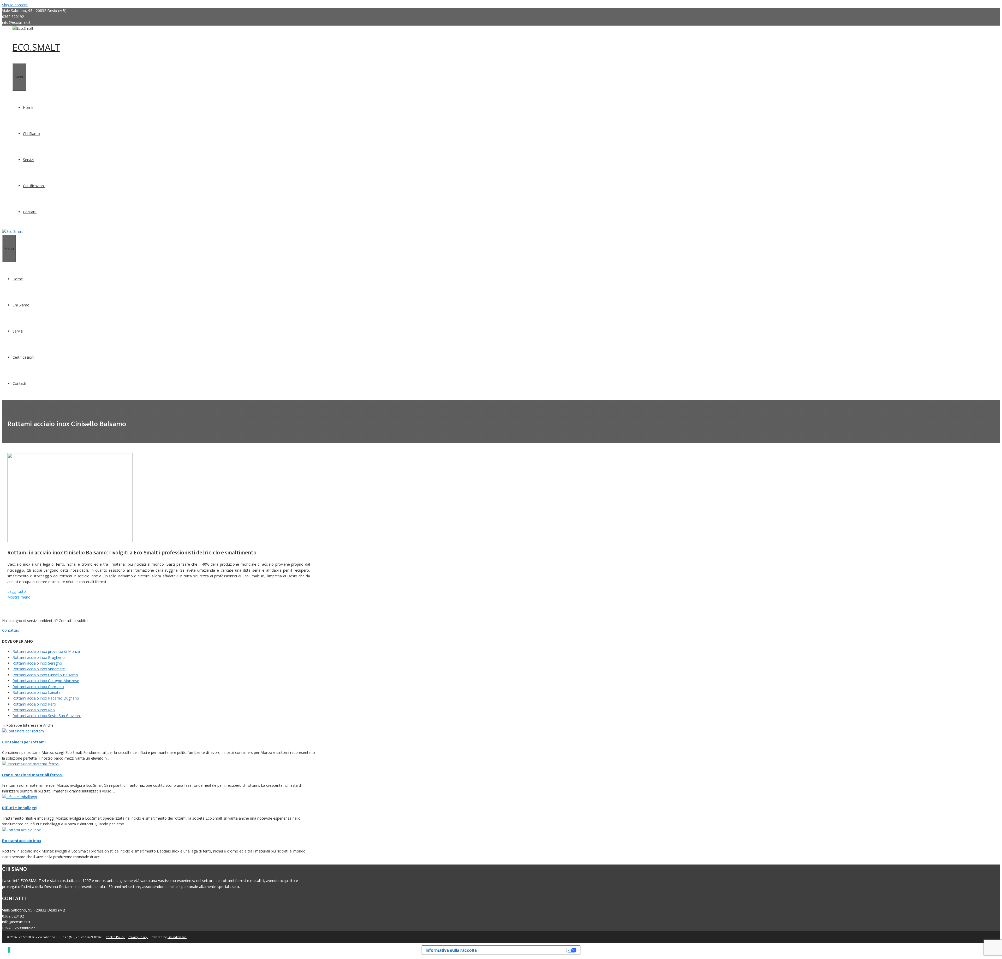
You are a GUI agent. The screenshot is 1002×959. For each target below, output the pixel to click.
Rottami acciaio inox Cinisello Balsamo (45, 674)
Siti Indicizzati (177, 937)
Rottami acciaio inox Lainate (37, 692)
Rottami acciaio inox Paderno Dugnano (46, 698)
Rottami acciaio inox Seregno (37, 663)
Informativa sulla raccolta (451, 950)
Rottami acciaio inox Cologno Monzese (46, 680)
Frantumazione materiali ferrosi (32, 774)
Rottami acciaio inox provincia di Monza (46, 651)
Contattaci (11, 630)
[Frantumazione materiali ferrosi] (30, 763)
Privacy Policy (138, 937)
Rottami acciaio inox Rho (34, 709)
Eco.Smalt (36, 47)
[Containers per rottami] (23, 731)
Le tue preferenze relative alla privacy (524, 950)
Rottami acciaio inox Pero (34, 704)
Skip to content (15, 4)
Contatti (30, 211)
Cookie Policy (115, 937)
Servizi (28, 159)
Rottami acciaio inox (21, 840)
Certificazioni (34, 185)
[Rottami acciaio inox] (21, 829)
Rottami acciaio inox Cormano (38, 686)
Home (28, 107)
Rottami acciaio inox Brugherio (39, 657)
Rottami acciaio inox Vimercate (39, 668)
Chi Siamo (31, 133)
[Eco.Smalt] (23, 28)
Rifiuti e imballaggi (19, 807)
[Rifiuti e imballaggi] (19, 796)
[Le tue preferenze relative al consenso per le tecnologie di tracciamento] (9, 950)
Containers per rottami (24, 741)
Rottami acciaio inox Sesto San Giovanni (47, 715)
